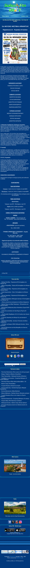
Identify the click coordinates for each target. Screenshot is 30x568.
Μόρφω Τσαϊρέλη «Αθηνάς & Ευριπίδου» (11, 374)
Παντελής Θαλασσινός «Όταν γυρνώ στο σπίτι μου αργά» (15, 372)
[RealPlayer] (18, 357)
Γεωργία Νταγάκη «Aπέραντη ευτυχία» (10, 385)
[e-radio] (18, 553)
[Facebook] (9, 523)
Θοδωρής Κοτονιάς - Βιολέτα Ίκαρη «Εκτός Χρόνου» (14, 402)
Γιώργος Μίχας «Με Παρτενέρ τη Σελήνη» (11, 400)
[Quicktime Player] (22, 357)
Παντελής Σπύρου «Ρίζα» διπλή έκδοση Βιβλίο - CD (13, 381)
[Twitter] (13, 523)
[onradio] (4, 553)
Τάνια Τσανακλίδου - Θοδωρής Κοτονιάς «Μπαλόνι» (13, 376)
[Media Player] (11, 357)
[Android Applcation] (10, 531)
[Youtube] (16, 523)
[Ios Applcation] (20, 531)
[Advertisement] (15, 432)
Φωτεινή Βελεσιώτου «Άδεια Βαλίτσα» (10, 391)
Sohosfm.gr (12, 556)
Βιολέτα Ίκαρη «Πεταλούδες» (8, 383)
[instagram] (20, 523)
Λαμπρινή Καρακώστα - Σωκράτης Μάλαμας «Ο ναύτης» (15, 398)
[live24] (11, 553)
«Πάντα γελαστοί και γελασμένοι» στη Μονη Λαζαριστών (15, 302)
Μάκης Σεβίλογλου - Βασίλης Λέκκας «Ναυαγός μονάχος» (15, 393)
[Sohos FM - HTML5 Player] (8, 357)
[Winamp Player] (15, 357)
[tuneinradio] (25, 553)
